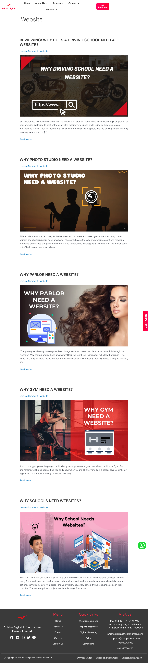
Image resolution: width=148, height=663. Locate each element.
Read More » (26, 138)
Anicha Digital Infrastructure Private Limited (22, 629)
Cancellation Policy (132, 657)
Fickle (88, 638)
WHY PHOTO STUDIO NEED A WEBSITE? (56, 159)
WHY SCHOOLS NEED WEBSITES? (50, 501)
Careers (58, 638)
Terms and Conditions (107, 657)
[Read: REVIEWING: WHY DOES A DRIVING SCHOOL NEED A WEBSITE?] (74, 85)
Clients (57, 632)
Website (44, 51)
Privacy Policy (84, 657)
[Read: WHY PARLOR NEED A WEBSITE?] (74, 315)
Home (27, 3)
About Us (40, 3)
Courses (72, 3)
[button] (41, 3)
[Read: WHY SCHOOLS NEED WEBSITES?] (74, 542)
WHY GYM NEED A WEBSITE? (46, 389)
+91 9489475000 (125, 642)
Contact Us (51, 9)
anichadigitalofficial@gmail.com (125, 634)
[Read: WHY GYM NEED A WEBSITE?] (74, 430)
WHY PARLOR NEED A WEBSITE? (49, 274)
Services (56, 3)
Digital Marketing (88, 632)
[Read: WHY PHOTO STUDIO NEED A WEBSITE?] (74, 200)
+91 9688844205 (125, 648)
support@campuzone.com (125, 638)
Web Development (88, 620)
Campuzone (88, 643)
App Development (88, 626)
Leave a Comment (29, 51)
